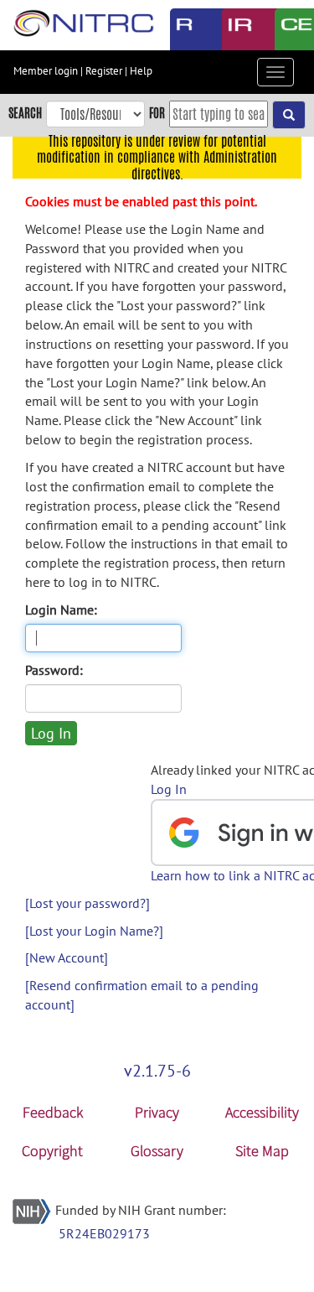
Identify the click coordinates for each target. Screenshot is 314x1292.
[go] (289, 115)
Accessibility (262, 1112)
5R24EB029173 (104, 1233)
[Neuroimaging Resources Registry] (184, 29)
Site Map (262, 1150)
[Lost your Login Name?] (94, 930)
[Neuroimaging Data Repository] (236, 29)
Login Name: (61, 609)
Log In (169, 789)
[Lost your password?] (87, 903)
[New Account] (66, 957)
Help (141, 71)
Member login (45, 71)
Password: (54, 670)
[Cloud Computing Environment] (288, 29)
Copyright (52, 1150)
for (157, 113)
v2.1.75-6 (157, 1071)
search (25, 113)
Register (103, 71)
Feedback (53, 1112)
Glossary (157, 1150)
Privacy (157, 1112)
